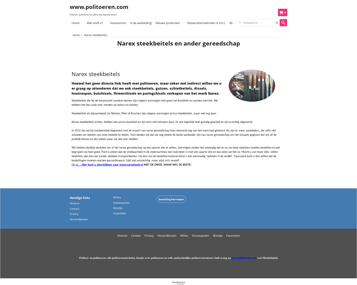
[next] (239, 22)
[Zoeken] (283, 22)
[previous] (236, 22)
